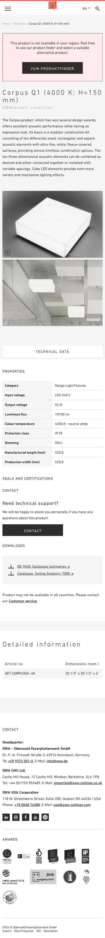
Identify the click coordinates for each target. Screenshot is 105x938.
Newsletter (51, 931)
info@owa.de (57, 761)
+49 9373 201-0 (20, 761)
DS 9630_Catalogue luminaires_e (43, 566)
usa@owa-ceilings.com (72, 805)
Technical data (52, 351)
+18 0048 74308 (27, 805)
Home (6, 23)
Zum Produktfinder (52, 68)
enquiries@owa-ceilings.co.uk (78, 783)
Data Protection (24, 931)
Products (19, 23)
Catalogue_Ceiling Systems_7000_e (45, 573)
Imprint (7, 931)
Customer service (23, 601)
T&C (38, 931)
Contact (33, 531)
